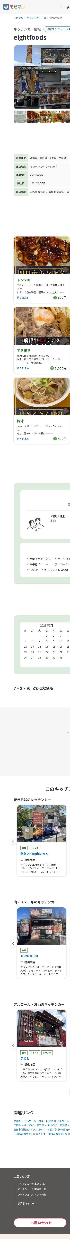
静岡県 (43, 158)
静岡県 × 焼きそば (47, 1125)
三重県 (62, 158)
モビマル (18, 18)
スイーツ (34, 1052)
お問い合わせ (41, 1222)
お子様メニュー (38, 564)
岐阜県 (33, 158)
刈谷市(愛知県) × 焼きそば (30, 1133)
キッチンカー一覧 (36, 18)
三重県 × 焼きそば (24, 1125)
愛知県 (52, 158)
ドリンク (34, 847)
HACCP (33, 570)
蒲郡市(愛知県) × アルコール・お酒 (33, 1129)
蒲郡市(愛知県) (57, 191)
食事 (24, 847)
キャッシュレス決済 (56, 570)
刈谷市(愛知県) (38, 191)
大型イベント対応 (40, 559)
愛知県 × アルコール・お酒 (28, 1121)
